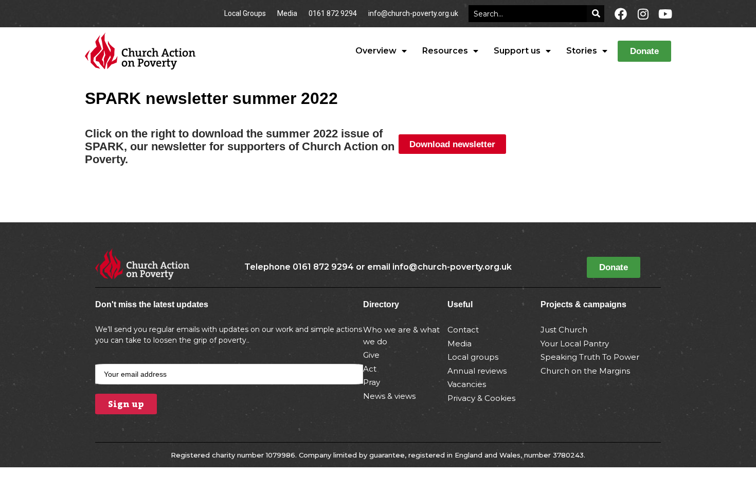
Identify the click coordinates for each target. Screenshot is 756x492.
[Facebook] (621, 14)
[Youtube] (665, 14)
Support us (517, 51)
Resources (445, 51)
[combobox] (528, 13)
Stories (581, 51)
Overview (376, 51)
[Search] (595, 13)
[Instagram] (643, 14)
